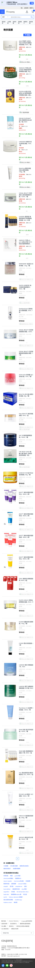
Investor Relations (14, 920)
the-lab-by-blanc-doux (22, 892)
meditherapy (18, 900)
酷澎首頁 (3, 22)
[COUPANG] (7, 941)
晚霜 (11, 876)
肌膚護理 (20, 22)
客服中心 (32, 8)
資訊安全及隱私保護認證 (22, 925)
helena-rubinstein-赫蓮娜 (15, 897)
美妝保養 (14, 22)
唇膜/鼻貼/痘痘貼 (24, 866)
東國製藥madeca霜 (16, 894)
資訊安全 (11, 925)
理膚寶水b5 (18, 878)
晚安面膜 (31, 22)
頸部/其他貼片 (7, 868)
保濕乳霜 (6, 876)
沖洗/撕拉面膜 (14, 866)
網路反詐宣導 (14, 928)
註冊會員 (26, 8)
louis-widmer (7, 889)
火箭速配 (9, 22)
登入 (22, 8)
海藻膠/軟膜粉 (16, 868)
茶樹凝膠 (28, 881)
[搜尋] (32, 17)
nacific (5, 897)
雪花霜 (11, 886)
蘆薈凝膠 (13, 884)
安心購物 (3, 925)
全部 (3, 17)
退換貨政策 (4, 923)
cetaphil (6, 886)
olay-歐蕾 (24, 889)
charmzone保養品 (8, 878)
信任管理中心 (13, 923)
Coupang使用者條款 (26, 920)
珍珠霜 (13, 892)
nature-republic (8, 881)
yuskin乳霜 (17, 876)
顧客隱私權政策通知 (25, 923)
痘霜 (25, 886)
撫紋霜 (15, 902)
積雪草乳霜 (6, 884)
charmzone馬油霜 (19, 881)
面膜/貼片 (25, 22)
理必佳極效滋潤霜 (8, 900)
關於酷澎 (3, 920)
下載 (32, 3)
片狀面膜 (6, 866)
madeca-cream (8, 902)
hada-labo (6, 894)
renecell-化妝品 (22, 884)
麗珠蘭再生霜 (16, 889)
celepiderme (18, 886)
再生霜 (25, 894)
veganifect (6, 892)
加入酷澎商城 (4, 928)
